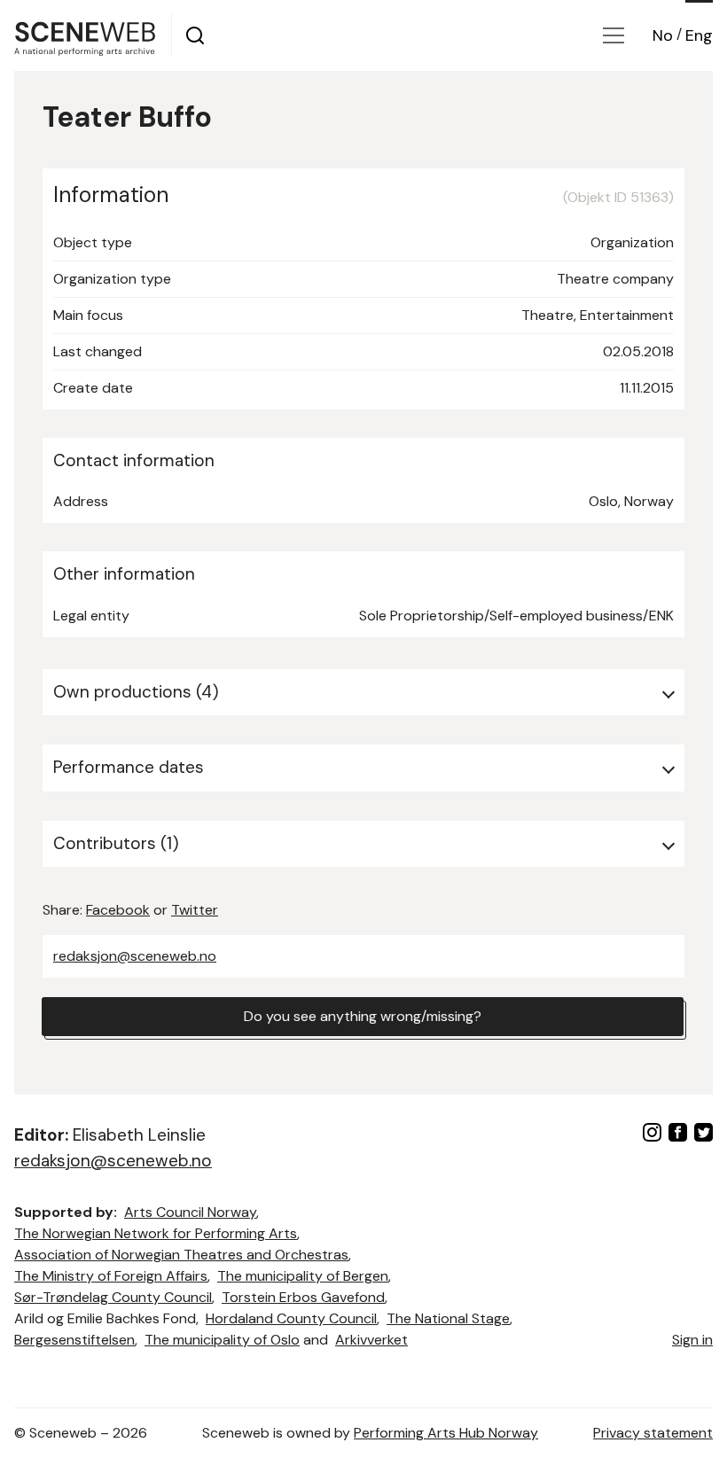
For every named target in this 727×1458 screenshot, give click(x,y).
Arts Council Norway (190, 1212)
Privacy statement (653, 1432)
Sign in (692, 1339)
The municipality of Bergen (302, 1276)
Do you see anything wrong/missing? (362, 1016)
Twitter (194, 910)
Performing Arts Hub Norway (446, 1432)
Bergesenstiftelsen (74, 1339)
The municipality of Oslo (222, 1339)
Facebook (118, 910)
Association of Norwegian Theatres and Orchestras (181, 1254)
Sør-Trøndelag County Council (113, 1297)
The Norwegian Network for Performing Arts (155, 1233)
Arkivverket (371, 1339)
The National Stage (448, 1318)
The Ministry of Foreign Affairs (110, 1276)
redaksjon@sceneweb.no (134, 956)
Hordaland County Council (291, 1318)
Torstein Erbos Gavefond (303, 1297)
